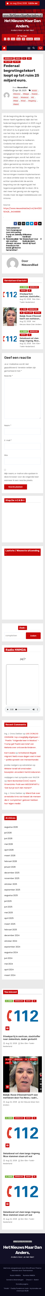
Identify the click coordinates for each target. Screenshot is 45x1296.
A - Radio (24, 287)
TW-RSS (16, 62)
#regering (32, 101)
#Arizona (16, 94)
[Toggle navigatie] (28, 48)
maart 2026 (9, 855)
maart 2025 (9, 924)
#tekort (16, 104)
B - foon (23, 309)
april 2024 (9, 969)
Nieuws (18, 58)
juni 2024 (8, 958)
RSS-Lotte (8, 62)
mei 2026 (8, 844)
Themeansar (28, 1270)
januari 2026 (10, 867)
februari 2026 (10, 861)
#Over (23, 101)
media (37, 39)
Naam (7, 425)
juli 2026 (8, 832)
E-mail (8, 440)
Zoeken (33, 636)
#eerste (34, 94)
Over (13, 39)
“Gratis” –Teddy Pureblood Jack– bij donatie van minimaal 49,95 (22, 1289)
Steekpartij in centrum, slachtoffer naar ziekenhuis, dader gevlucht (21, 1038)
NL (24, 58)
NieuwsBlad (22, 88)
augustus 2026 (11, 827)
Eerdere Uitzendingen (15, 1280)
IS (5, 39)
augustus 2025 (11, 895)
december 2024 (12, 935)
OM (23, 39)
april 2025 (9, 918)
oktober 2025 (10, 884)
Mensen (29, 39)
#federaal (24, 97)
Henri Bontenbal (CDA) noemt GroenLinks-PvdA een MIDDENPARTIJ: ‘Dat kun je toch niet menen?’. (21, 784)
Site (6, 455)
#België (26, 94)
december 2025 (11, 872)
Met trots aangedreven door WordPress (19, 1268)
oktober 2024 (10, 941)
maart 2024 (9, 975)
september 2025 (12, 889)
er (8, 39)
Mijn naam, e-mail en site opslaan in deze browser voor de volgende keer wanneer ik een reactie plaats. (21, 477)
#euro (15, 97)
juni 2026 (8, 838)
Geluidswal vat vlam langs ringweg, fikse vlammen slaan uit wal (30, 341)
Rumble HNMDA (29, 1275)
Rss (29, 58)
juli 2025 (8, 901)
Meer (18, 39)
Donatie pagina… (22, 1284)
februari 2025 (10, 929)
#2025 (34, 91)
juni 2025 (8, 906)
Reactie (8, 375)
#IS (32, 97)
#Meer (15, 101)
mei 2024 (8, 963)
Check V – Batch (32, 1280)
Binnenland (9, 58)
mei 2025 (8, 912)
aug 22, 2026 (25, 299)
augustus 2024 (11, 952)
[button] (34, 48)
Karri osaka (9, 752)
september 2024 (12, 946)
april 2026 (9, 850)
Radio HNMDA (15, 1275)
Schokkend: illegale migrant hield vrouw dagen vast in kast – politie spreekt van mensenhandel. (22, 756)
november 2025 (11, 878)
